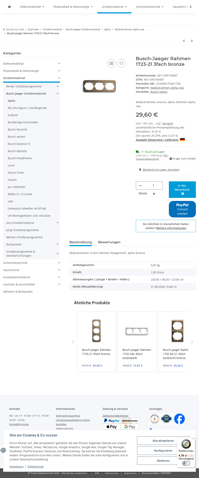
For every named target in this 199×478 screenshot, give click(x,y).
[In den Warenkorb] (72, 54)
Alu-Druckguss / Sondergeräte (27, 108)
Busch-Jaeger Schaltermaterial (26, 93)
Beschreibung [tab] (80, 242)
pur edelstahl (16, 187)
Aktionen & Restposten (18, 291)
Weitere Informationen (171, 228)
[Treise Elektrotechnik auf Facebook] (179, 419)
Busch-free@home (20, 158)
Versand (167, 123)
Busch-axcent (16, 136)
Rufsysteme (13, 244)
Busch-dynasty (17, 151)
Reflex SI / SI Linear (20, 194)
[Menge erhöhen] (154, 193)
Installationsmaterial (16, 277)
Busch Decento (17, 129)
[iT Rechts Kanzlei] (154, 419)
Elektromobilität (13, 63)
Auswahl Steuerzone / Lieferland (157, 140)
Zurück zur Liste (15, 29)
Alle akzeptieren (163, 440)
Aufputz (13, 115)
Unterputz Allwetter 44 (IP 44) (27, 208)
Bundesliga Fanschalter (23, 122)
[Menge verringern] (140, 185)
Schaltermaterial (14, 78)
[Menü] (192, 439)
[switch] (186, 463)
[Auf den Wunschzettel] (121, 63)
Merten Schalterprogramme (24, 237)
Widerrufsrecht (64, 428)
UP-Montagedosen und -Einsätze (29, 215)
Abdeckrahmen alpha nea (167, 88)
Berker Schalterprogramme (24, 86)
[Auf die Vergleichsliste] (111, 63)
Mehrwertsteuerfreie (68, 415)
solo (10, 201)
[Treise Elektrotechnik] (9, 6)
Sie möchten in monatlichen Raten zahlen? (166, 226)
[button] (188, 6)
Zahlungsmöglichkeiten (115, 415)
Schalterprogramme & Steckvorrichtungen (20, 253)
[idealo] (167, 419)
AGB (96, 473)
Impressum (17, 466)
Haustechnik (11, 270)
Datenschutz (36, 466)
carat (11, 165)
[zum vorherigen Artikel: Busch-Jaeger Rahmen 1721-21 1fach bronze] (184, 41)
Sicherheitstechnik (15, 263)
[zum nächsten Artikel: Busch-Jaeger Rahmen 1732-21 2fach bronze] (192, 41)
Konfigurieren (163, 450)
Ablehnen (163, 460)
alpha (11, 101)
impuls (12, 180)
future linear (16, 172)
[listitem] (96, 341)
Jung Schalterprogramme (22, 230)
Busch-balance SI (19, 144)
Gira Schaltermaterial (20, 223)
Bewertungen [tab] (109, 242)
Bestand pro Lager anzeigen (161, 169)
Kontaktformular (19, 424)
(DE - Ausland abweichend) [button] (152, 157)
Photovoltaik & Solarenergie (21, 71)
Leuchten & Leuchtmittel (19, 284)
